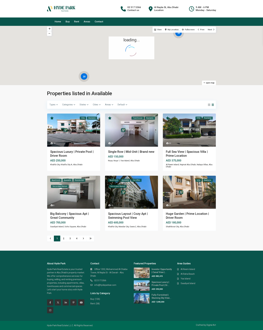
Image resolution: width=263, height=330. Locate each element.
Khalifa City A (66, 164)
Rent (76, 21)
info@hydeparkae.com (105, 285)
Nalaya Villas (202, 164)
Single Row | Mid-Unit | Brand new (131, 152)
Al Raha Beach (188, 274)
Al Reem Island (172, 164)
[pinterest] (73, 302)
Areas (87, 21)
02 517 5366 (100, 280)
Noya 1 (117, 160)
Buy (68, 21)
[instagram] (50, 310)
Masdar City (124, 226)
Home (58, 21)
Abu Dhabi (77, 164)
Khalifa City (55, 164)
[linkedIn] (66, 302)
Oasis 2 (133, 226)
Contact (99, 21)
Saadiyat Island (57, 226)
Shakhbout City (172, 226)
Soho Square (70, 226)
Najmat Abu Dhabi (188, 164)
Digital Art (211, 325)
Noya (110, 160)
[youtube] (81, 302)
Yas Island (125, 160)
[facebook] (50, 302)
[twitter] (58, 302)
